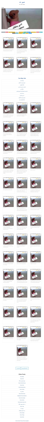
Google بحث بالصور (22, 410)
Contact (19, 420)
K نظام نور (22, 391)
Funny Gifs (22, 378)
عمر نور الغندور (22, 95)
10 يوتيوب (22, 408)
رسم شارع (27, 33)
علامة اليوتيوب (22, 84)
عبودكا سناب (22, 80)
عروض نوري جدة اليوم (22, 82)
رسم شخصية (30, 33)
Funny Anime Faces (22, 393)
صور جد (22, 2)
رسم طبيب (24, 33)
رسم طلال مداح (20, 33)
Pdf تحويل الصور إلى (22, 380)
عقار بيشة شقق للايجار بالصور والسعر (22, 91)
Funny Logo (22, 406)
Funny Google (22, 412)
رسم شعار (17, 33)
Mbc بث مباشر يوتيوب (22, 404)
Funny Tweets (22, 389)
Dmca (16, 420)
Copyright (27, 420)
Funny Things (22, 414)
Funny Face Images (22, 397)
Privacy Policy (22, 420)
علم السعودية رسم (22, 99)
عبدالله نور (22, 89)
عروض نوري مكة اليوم (22, 97)
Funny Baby (22, 376)
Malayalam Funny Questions (22, 395)
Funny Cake (22, 385)
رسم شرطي (13, 33)
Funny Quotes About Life (22, 402)
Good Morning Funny (22, 387)
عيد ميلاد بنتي (22, 93)
